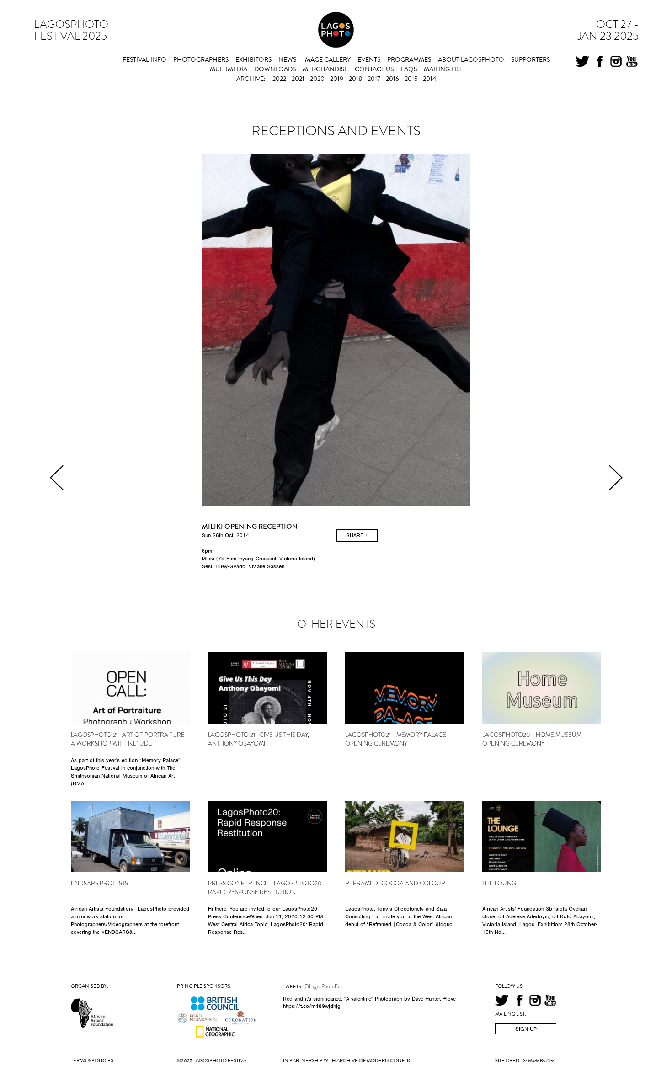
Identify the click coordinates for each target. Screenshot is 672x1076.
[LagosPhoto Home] (336, 30)
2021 (298, 79)
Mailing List (443, 69)
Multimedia (228, 69)
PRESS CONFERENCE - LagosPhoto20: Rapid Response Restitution (265, 887)
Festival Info (144, 59)
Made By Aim (541, 1061)
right (616, 477)
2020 (317, 79)
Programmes (409, 59)
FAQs (408, 69)
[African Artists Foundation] (93, 999)
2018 (355, 79)
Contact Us (374, 69)
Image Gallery (327, 59)
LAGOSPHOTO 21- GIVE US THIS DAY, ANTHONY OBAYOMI (258, 739)
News (287, 59)
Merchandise (325, 69)
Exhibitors (253, 59)
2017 (374, 79)
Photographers (201, 59)
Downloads (275, 69)
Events (368, 59)
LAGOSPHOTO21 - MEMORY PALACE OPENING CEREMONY (395, 739)
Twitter (582, 62)
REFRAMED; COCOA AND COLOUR (395, 883)
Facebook (600, 62)
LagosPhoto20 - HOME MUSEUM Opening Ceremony (531, 739)
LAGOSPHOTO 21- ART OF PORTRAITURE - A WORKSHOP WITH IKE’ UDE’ (130, 739)
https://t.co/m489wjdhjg (312, 1006)
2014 (429, 79)
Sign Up (526, 1029)
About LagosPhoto (471, 59)
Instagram (616, 62)
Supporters (530, 59)
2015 (411, 79)
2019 (336, 79)
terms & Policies (92, 1061)
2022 (279, 79)
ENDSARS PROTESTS (99, 883)
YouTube (632, 62)
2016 (392, 79)
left (57, 477)
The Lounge (501, 883)
